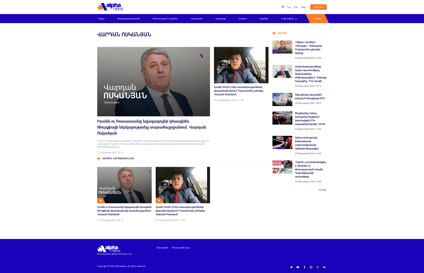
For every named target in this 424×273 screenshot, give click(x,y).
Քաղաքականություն (128, 18)
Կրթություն (197, 18)
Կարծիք (264, 18)
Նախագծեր (287, 18)
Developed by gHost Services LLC (114, 254)
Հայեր (101, 18)
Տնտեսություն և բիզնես (165, 18)
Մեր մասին (162, 247)
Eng (303, 7)
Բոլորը (322, 189)
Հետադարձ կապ (181, 247)
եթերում (318, 7)
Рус (296, 7)
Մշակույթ (220, 18)
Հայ (289, 7)
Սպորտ (243, 18)
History (317, 18)
